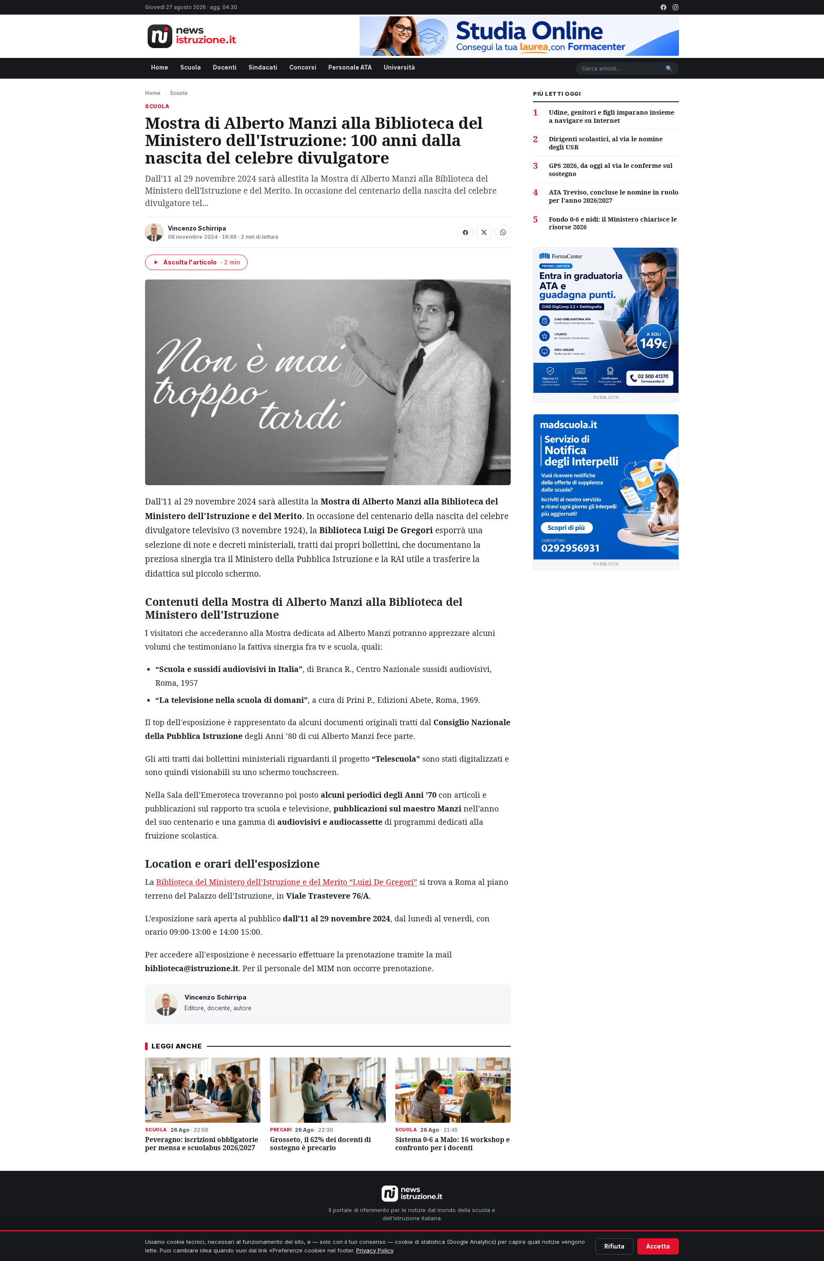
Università (399, 67)
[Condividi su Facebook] (465, 232)
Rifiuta (614, 1246)
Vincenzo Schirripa (197, 228)
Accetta (658, 1246)
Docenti (224, 67)
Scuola (190, 67)
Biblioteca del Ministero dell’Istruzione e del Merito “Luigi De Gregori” (286, 882)
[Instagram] (675, 7)
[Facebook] (663, 7)
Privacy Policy (375, 1250)
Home (159, 67)
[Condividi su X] (484, 232)
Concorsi (302, 67)
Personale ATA (350, 67)
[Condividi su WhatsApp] (503, 232)
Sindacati (262, 67)
